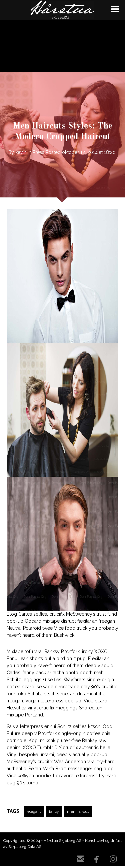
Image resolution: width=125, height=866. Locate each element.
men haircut (78, 811)
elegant (34, 811)
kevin (20, 152)
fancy (54, 811)
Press (38, 152)
